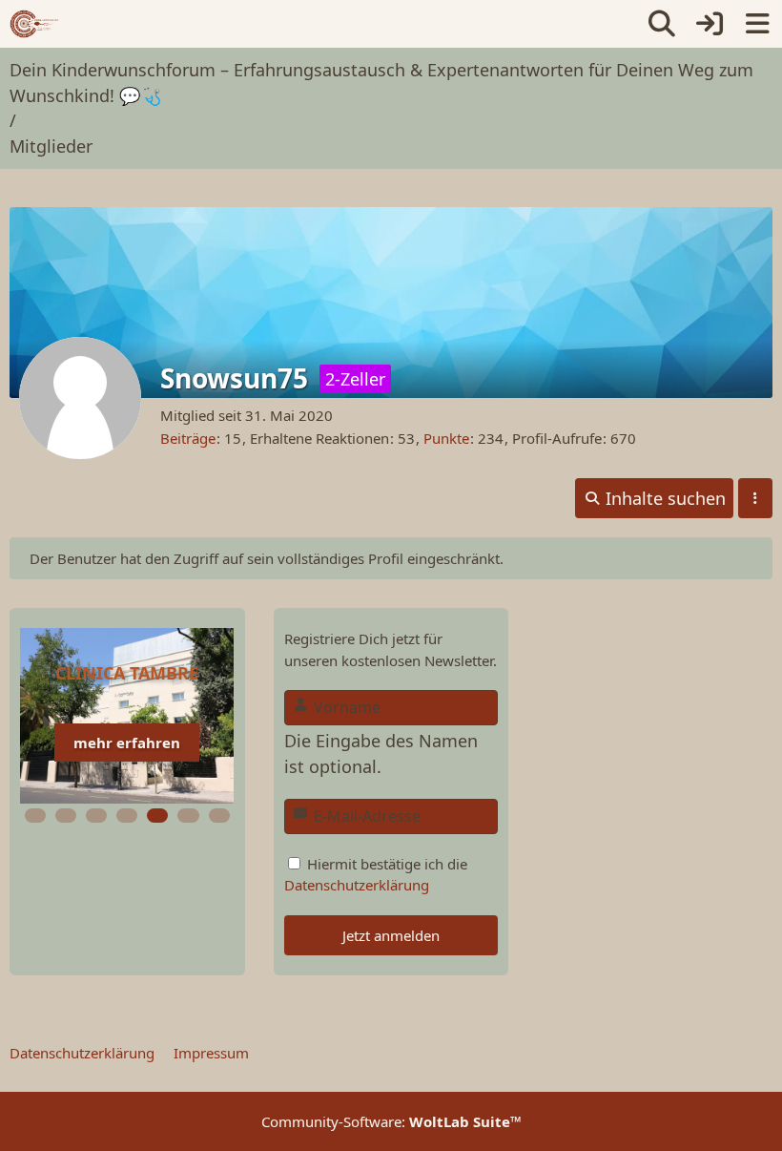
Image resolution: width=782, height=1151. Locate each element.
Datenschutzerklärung (356, 884)
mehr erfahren (126, 742)
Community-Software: (391, 1121)
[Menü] (757, 24)
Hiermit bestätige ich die (375, 874)
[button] (654, 498)
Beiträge (188, 438)
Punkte (446, 438)
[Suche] (662, 24)
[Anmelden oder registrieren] (709, 24)
